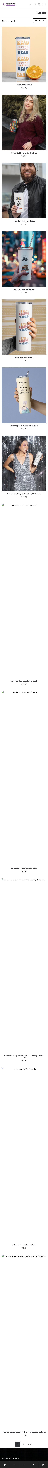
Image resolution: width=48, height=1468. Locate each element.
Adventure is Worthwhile (24, 1245)
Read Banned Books (24, 357)
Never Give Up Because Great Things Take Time (24, 1057)
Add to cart (24, 62)
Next (29, 1444)
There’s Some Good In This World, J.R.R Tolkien (24, 1432)
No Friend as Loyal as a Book (24, 681)
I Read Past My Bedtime (24, 221)
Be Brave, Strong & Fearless (24, 868)
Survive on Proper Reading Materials (24, 494)
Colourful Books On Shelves (24, 153)
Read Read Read (24, 85)
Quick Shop (24, 53)
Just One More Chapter (24, 289)
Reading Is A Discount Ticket (24, 426)
